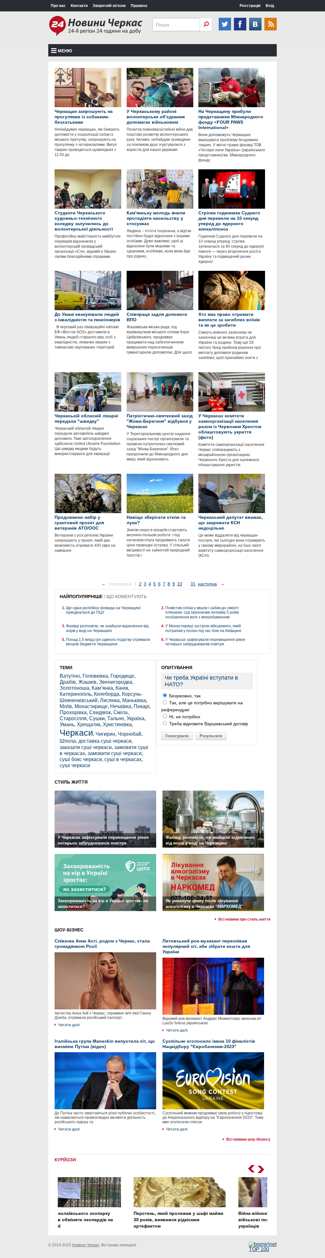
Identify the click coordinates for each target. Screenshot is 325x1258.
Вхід (270, 5)
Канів (122, 688)
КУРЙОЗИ (65, 1159)
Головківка (95, 676)
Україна (135, 718)
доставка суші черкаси (104, 741)
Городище (122, 676)
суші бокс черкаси (81, 759)
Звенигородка (115, 682)
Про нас (58, 5)
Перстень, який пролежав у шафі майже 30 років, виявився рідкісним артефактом (109, 1219)
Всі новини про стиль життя (244, 919)
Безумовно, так (184, 695)
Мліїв (66, 706)
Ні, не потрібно (184, 716)
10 (179, 583)
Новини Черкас (85, 1245)
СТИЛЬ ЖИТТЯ (71, 782)
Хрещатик (88, 724)
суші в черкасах (123, 759)
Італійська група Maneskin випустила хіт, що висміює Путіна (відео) (105, 1044)
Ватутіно (70, 676)
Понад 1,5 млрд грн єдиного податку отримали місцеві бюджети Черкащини (108, 641)
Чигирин (105, 734)
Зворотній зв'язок (109, 5)
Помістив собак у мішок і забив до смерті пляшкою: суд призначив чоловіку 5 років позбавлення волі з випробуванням (202, 612)
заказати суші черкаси (86, 747)
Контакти (79, 5)
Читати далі (69, 1025)
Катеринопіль (75, 694)
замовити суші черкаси (115, 753)
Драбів (68, 682)
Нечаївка (120, 706)
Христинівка (117, 724)
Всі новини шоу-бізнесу (248, 1139)
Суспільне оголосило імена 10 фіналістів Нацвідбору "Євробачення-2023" (208, 1044)
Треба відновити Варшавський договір (208, 723)
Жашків (87, 682)
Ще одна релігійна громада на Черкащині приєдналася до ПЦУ (103, 610)
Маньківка (134, 700)
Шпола (68, 741)
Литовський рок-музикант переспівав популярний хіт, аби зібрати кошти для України (206, 946)
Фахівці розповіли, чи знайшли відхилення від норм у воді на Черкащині (107, 628)
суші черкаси (75, 765)
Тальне (115, 718)
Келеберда (106, 694)
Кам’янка (102, 688)
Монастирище (91, 706)
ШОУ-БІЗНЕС (69, 929)
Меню (65, 50)
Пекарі (141, 706)
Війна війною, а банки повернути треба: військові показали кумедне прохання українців (214, 1219)
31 (193, 583)
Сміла (120, 712)
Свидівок (100, 712)
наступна (207, 583)
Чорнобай (129, 734)
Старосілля (73, 718)
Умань (67, 724)
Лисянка (110, 700)
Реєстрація (250, 5)
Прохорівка (73, 712)
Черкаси (76, 733)
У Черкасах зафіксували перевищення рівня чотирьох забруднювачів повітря (205, 641)
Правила (139, 5)
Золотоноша (74, 688)
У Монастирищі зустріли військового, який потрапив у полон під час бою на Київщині (203, 628)
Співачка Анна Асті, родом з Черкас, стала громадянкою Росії (102, 943)
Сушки (97, 718)
